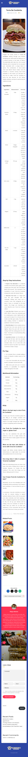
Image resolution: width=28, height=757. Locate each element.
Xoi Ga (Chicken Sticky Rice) (10, 724)
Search (4, 705)
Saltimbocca (11, 737)
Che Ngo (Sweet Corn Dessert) (11, 722)
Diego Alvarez (14, 611)
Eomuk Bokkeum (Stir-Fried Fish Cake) (12, 726)
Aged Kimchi (6, 721)
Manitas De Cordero (8, 719)
